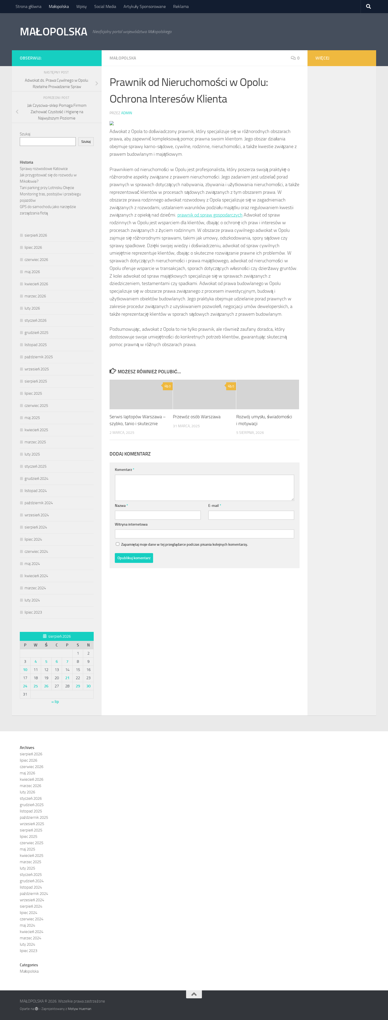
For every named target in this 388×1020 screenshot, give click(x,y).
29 (78, 686)
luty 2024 (32, 600)
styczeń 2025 (35, 466)
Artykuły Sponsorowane (145, 6)
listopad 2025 (36, 344)
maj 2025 (32, 417)
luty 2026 (32, 308)
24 (25, 686)
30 (88, 686)
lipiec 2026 (33, 247)
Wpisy (81, 6)
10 (25, 669)
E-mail (214, 505)
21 (67, 678)
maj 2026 (32, 271)
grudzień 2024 (36, 478)
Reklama (181, 6)
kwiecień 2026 (36, 284)
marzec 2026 (35, 296)
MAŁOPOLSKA (53, 31)
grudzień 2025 (36, 332)
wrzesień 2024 (37, 515)
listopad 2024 (36, 490)
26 (46, 686)
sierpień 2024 (36, 527)
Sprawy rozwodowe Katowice (44, 168)
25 (36, 686)
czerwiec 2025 (36, 405)
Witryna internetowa (131, 524)
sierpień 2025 (36, 381)
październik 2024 (39, 502)
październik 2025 (39, 357)
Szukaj (25, 134)
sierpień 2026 (36, 235)
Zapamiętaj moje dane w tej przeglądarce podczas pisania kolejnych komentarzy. (184, 544)
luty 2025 (32, 454)
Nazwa (121, 505)
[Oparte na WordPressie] (36, 1008)
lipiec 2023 (33, 612)
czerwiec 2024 (36, 551)
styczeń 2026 (35, 320)
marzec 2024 (35, 588)
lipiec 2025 (33, 393)
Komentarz (124, 469)
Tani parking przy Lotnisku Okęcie (47, 187)
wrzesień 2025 (37, 369)
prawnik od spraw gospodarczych (210, 215)
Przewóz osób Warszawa (196, 416)
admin (126, 113)
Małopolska (59, 6)
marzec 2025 (35, 442)
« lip (55, 701)
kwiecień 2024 (36, 575)
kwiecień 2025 (36, 430)
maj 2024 (32, 563)
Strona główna (28, 6)
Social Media (105, 6)
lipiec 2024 (33, 539)
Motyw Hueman (79, 1009)
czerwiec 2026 (36, 259)
